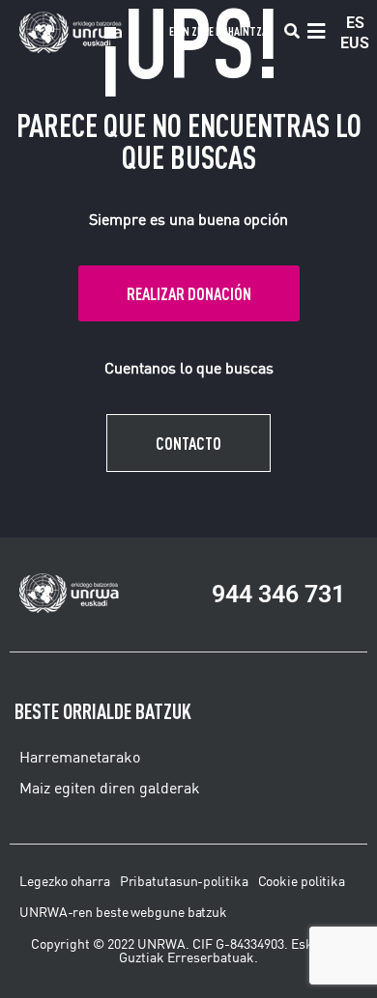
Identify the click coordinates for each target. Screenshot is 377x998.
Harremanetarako (79, 756)
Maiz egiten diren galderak (109, 787)
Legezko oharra (64, 881)
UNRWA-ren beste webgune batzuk (123, 912)
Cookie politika (302, 881)
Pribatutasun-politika (184, 881)
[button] (291, 31)
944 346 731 (278, 594)
